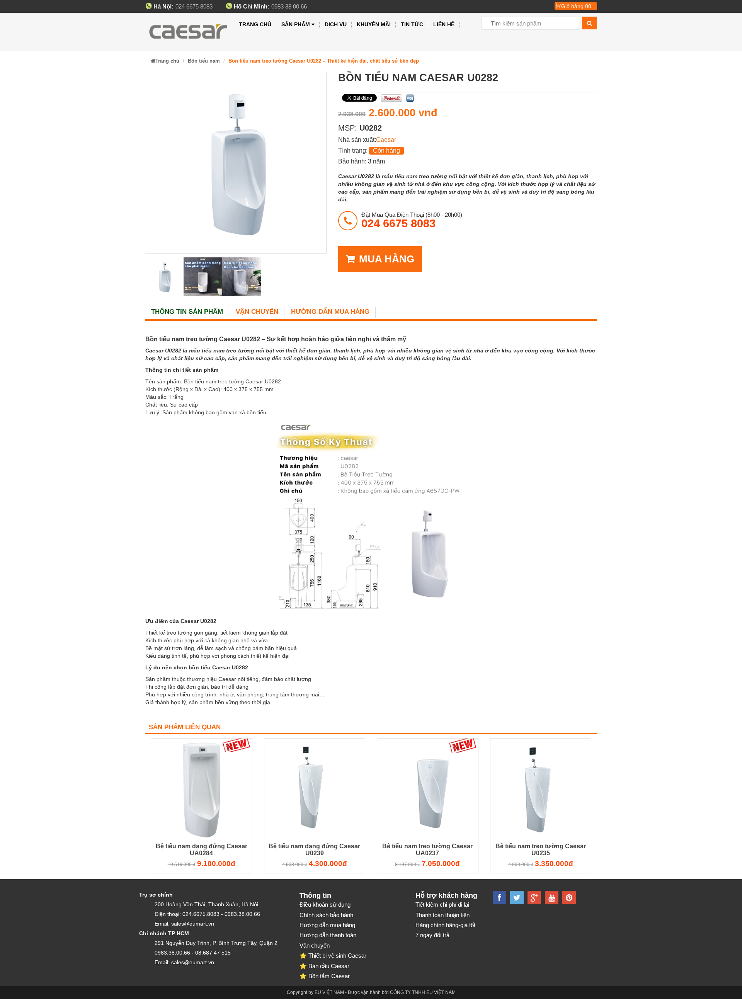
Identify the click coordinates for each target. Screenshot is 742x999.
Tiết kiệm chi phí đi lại (442, 904)
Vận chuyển (257, 311)
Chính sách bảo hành (326, 915)
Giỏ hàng (576, 6)
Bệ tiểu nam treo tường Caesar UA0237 (427, 849)
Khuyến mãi (374, 24)
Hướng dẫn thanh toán (328, 935)
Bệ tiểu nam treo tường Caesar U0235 (540, 849)
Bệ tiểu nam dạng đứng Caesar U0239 (314, 849)
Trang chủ (255, 24)
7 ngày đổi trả (432, 935)
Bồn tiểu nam (204, 61)
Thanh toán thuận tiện (442, 915)
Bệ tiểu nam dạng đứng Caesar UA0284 (201, 849)
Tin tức (412, 24)
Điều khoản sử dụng (325, 904)
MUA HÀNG (386, 259)
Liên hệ (443, 24)
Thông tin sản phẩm (187, 311)
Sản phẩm (295, 24)
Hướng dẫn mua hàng (330, 311)
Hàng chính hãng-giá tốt (445, 925)
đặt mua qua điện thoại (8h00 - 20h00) (411, 220)
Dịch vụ (336, 24)
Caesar (386, 139)
